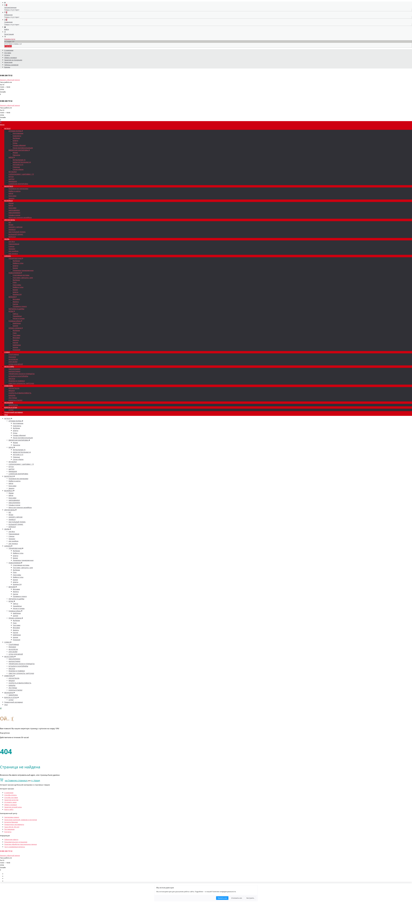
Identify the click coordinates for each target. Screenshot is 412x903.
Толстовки (16, 335)
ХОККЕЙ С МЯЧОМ (15, 227)
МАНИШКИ (13, 181)
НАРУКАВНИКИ (14, 210)
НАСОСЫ (12, 379)
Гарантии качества (11, 800)
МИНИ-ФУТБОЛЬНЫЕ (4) (22, 162)
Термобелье (17, 316)
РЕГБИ (11, 225)
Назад (35, 780)
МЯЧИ (11, 157)
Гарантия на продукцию (13, 60)
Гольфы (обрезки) (19, 145)
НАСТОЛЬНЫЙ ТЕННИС (17, 232)
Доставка (7, 53)
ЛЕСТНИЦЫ (13, 398)
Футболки (16, 138)
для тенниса (13, 254)
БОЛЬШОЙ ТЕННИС (16, 234)
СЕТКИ (11, 410)
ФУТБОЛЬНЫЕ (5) (19, 160)
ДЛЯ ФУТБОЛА (14, 388)
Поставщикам (9, 829)
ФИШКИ (12, 391)
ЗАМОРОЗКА (13, 405)
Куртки (15, 304)
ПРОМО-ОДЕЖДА (15, 328)
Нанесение (8, 62)
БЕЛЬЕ (11, 311)
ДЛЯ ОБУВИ (13, 362)
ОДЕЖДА (7, 256)
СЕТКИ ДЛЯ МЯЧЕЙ (16, 364)
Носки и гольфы (19, 318)
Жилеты (16, 302)
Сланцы (11, 246)
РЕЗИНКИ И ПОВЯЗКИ (17, 381)
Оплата (7, 55)
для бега (12, 242)
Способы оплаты (10, 795)
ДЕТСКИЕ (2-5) (18, 165)
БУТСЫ (11, 177)
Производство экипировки (18, 189)
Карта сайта (8, 809)
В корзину (8, 46)
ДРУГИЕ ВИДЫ (9, 220)
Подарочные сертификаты (14, 824)
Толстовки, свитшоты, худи (23, 278)
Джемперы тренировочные (23, 270)
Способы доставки (11, 797)
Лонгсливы (17, 285)
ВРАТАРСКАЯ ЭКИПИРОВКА (19, 150)
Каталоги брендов (11, 822)
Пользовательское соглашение (15, 842)
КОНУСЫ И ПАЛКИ (15, 400)
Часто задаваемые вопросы (14, 847)
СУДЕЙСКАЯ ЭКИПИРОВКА (18, 184)
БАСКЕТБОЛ (8, 186)
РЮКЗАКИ (12, 357)
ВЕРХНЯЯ (12, 297)
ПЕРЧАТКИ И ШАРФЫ (16, 309)
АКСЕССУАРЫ (9, 366)
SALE (6, 415)
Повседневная (14, 244)
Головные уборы (15, 321)
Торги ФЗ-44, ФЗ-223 (11, 827)
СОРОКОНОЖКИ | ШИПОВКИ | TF (21, 174)
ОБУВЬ (6, 239)
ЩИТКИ (11, 179)
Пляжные (16, 167)
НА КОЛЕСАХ (13, 359)
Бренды (7, 67)
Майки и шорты (14, 191)
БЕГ (10, 222)
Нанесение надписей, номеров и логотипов (20, 820)
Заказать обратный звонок (10, 80)
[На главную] (1, 122)
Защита (11, 198)
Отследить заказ (10, 802)
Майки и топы (18, 263)
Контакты (7, 832)
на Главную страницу (16, 780)
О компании (8, 50)
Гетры (15, 143)
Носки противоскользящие (23, 148)
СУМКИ (7, 352)
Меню (2, 125)
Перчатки (16, 155)
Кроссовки (12, 196)
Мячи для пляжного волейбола (20, 217)
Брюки (15, 268)
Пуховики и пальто (20, 306)
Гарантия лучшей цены (13, 807)
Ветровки (16, 299)
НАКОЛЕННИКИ (14, 213)
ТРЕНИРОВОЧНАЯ (15, 258)
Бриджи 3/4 (17, 294)
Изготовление (18, 133)
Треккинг (12, 249)
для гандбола (13, 251)
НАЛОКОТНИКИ (14, 371)
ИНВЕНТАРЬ (8, 386)
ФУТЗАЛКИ (13, 172)
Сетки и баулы (18, 169)
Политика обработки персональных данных (20, 844)
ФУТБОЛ (7, 128)
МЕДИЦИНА (8, 403)
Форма (15, 153)
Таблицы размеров (11, 65)
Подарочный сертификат (13, 412)
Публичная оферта (11, 839)
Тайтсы (15, 314)
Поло (15, 282)
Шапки (15, 326)
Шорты (15, 140)
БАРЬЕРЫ (12, 395)
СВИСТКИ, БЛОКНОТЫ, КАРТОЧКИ (21, 383)
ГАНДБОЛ (12, 229)
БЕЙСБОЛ (12, 237)
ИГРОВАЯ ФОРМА (15, 131)
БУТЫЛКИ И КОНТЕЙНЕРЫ (18, 376)
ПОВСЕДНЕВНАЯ (15, 273)
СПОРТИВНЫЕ (14, 354)
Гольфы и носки (14, 215)
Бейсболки (17, 323)
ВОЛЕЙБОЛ (8, 201)
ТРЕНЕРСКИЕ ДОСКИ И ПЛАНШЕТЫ (22, 374)
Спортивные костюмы (21, 275)
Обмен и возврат (10, 58)
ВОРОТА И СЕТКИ (10, 407)
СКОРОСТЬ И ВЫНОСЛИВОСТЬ (20, 393)
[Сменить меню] (5, 3)
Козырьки (16, 350)
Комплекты (17, 136)
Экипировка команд (11, 817)
